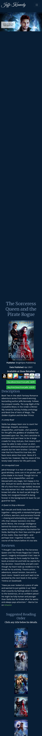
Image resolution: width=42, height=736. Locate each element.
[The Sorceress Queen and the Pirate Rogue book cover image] (21, 707)
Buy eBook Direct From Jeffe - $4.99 (21, 382)
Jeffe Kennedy (13, 5)
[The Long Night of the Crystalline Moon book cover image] (21, 661)
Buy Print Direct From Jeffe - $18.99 (21, 387)
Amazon (8, 605)
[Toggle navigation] (37, 5)
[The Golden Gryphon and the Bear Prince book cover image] (21, 684)
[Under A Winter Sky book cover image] (21, 638)
